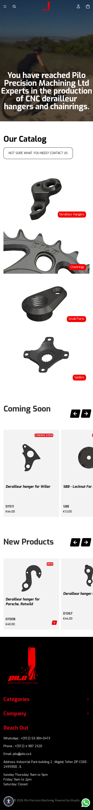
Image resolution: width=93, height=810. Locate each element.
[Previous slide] (75, 413)
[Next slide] (86, 414)
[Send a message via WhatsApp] (86, 803)
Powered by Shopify (67, 800)
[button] (8, 801)
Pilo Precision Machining (39, 800)
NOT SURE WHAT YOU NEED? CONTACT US (38, 153)
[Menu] (5, 6)
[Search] (14, 6)
